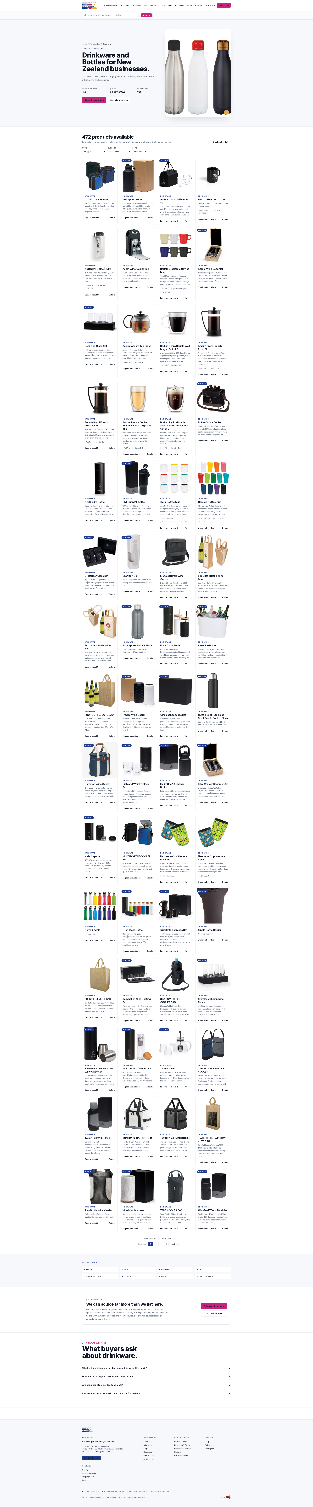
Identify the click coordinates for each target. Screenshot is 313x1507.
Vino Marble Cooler (134, 1210)
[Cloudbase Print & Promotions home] (89, 5)
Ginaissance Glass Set (173, 714)
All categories (149, 1459)
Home (84, 44)
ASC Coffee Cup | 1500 (211, 199)
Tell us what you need (213, 1306)
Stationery (178, 1452)
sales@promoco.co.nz (103, 1452)
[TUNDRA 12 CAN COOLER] (137, 1114)
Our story (86, 1470)
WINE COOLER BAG (171, 1210)
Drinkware (148, 1445)
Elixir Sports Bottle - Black (137, 645)
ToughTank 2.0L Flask (97, 1138)
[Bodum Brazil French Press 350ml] (99, 398)
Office (163, 1276)
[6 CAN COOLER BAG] (99, 175)
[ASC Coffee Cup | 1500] (213, 175)
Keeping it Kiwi (88, 1477)
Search (146, 15)
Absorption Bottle (132, 199)
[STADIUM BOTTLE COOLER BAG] (175, 975)
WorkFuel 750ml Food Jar (212, 1210)
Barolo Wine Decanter (210, 268)
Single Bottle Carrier (209, 930)
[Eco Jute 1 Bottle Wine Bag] (213, 551)
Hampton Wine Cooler (97, 784)
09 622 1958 (210, 5)
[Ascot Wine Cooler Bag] (137, 244)
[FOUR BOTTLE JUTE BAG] (99, 690)
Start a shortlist (222, 142)
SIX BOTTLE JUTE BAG (98, 999)
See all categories (119, 100)
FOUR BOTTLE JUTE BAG (99, 714)
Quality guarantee (89, 1473)
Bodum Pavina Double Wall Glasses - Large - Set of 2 (137, 425)
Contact (85, 1480)
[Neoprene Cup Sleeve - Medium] (175, 832)
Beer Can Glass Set (96, 346)
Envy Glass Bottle (170, 645)
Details (112, 218)
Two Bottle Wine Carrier (98, 1210)
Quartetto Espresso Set (173, 930)
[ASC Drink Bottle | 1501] (99, 244)
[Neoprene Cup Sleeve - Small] (213, 832)
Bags (126, 1269)
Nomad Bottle (92, 930)
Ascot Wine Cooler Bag (136, 268)
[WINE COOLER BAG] (175, 1186)
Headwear (165, 1269)
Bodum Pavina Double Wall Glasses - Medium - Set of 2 (174, 425)
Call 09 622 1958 (214, 1313)
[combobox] (117, 15)
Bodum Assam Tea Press (137, 346)
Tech (201, 1269)
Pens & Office (149, 1455)
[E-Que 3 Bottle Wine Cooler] (175, 551)
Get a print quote (181, 1455)
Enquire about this (94, 218)
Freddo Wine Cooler (134, 714)
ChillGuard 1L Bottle (134, 502)
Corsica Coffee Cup (209, 502)
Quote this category (94, 100)
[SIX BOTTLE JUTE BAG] (99, 975)
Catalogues (209, 1449)
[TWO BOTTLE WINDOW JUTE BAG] (213, 1114)
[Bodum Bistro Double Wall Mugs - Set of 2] (175, 322)
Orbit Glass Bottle (133, 930)
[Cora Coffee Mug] (175, 478)
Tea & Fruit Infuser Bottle (137, 1068)
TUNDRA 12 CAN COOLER (137, 1138)
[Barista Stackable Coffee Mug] (175, 244)
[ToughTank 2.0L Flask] (99, 1114)
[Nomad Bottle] (99, 906)
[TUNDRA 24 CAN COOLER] (175, 1114)
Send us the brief (91, 1458)
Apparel (89, 1269)
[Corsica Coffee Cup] (213, 478)
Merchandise (94, 44)
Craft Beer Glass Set (96, 575)
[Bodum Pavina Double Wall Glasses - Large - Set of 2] (137, 398)
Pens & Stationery (93, 1276)
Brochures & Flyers (182, 1445)
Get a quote (224, 5)
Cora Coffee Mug (170, 502)
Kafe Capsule (93, 856)
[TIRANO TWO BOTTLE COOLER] (213, 1044)
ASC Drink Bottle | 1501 (98, 268)
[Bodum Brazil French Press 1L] (213, 322)
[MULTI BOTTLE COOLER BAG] (137, 832)
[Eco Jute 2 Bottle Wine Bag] (99, 621)
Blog (207, 1442)
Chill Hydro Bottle (95, 502)
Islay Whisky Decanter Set (213, 784)
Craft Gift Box (130, 575)
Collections (209, 1445)
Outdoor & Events (206, 1276)
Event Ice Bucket (207, 645)
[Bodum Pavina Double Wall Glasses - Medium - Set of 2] (175, 398)
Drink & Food (129, 1276)
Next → (174, 1244)
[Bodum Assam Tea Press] (137, 322)
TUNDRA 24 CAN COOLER (175, 1138)
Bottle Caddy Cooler (209, 422)
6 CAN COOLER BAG (96, 199)
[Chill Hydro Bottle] (99, 478)
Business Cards (180, 1442)
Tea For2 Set (167, 1068)
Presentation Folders (182, 1449)
